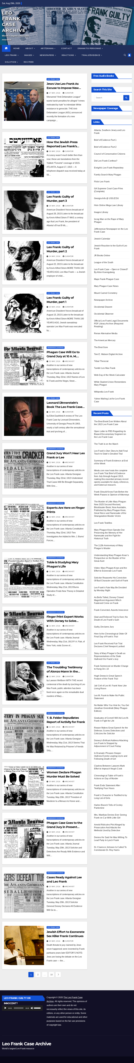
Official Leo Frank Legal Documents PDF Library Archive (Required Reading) (111, 324)
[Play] (5, 1008)
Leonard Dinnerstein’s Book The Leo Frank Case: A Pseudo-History (65, 407)
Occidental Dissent (103, 307)
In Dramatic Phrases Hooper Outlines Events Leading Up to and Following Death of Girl (110, 756)
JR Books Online (102, 255)
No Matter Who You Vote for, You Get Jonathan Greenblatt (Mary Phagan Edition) (111, 708)
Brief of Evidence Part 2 (105, 147)
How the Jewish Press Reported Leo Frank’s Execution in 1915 (62, 146)
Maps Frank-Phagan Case (106, 279)
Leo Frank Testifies (103, 523)
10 (51, 974)
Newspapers (47, 55)
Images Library (101, 212)
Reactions (68, 55)
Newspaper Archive (103, 300)
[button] (125, 55)
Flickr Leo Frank (102, 181)
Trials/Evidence (91, 55)
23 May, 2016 (55, 307)
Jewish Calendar (102, 239)
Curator (69, 93)
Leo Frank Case (53, 79)
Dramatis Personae (89, 48)
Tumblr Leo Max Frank (104, 368)
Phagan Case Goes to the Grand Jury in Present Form (64, 827)
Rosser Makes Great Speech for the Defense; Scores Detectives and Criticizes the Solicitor (111, 731)
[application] (22, 1008)
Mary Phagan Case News (106, 286)
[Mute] (32, 1008)
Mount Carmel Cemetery (105, 293)
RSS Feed (29, 62)
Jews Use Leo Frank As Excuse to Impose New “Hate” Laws (63, 88)
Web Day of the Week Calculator (109, 375)
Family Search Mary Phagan (107, 175)
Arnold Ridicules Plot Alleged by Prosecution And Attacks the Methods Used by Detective (109, 828)
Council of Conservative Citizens (109, 154)
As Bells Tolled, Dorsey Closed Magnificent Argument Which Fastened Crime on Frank (109, 600)
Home (16, 48)
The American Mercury (105, 340)
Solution (11, 62)
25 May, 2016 (55, 206)
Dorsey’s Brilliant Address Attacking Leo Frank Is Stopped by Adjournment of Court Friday (111, 743)
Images (28, 55)
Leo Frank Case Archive (26, 1044)
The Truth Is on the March (106, 444)
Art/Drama (47, 48)
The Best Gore (101, 347)
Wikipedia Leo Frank (104, 392)
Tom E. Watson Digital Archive (108, 354)
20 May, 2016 (55, 781)
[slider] (37, 1007)
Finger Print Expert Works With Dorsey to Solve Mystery (65, 621)
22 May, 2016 (55, 361)
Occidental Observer (104, 314)
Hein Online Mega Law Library (108, 205)
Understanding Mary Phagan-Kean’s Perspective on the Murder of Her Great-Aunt (111, 558)
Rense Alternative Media (106, 333)
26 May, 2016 (55, 151)
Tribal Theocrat (101, 361)
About (29, 48)
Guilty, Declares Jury (104, 627)
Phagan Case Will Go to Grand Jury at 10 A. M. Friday (63, 356)
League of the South (103, 262)
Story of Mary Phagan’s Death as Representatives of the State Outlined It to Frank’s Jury (109, 656)
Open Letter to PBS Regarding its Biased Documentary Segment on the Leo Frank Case (110, 434)
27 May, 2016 (55, 93)
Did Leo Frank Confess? (105, 161)
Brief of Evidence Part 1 (105, 140)
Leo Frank (11, 55)
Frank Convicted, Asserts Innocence (111, 610)
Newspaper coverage (55, 347)
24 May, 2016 (55, 256)
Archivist (69, 361)
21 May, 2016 (55, 571)
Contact (66, 48)
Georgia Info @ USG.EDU (106, 198)
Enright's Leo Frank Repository (109, 168)
